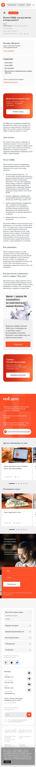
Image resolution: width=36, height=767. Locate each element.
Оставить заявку (18, 111)
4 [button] (21, 483)
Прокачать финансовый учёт (14, 631)
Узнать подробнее (8, 51)
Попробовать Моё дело (10, 82)
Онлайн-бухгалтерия (11, 615)
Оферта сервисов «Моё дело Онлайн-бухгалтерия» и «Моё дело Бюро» (10, 739)
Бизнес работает (30, 5)
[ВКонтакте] (29, 684)
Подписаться (11, 584)
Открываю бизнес (12, 5)
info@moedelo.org (9, 693)
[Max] (29, 673)
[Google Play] (6, 662)
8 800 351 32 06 (8, 688)
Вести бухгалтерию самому (14, 612)
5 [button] (24, 483)
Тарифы (7, 619)
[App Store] (11, 662)
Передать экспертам (11, 625)
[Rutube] (29, 690)
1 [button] (12, 483)
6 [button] (26, 483)
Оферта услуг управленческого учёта (9, 745)
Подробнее (18, 344)
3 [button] (19, 483)
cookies (20, 750)
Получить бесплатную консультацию (18, 432)
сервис (18, 281)
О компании (9, 650)
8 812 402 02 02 (8, 682)
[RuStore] (17, 662)
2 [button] (16, 483)
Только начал (21, 5)
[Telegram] (29, 678)
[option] (17, 463)
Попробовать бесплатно (18, 375)
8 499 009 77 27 (8, 677)
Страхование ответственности (23, 745)
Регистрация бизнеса (12, 637)
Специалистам (10, 644)
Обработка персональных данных (25, 737)
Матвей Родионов (7, 26)
